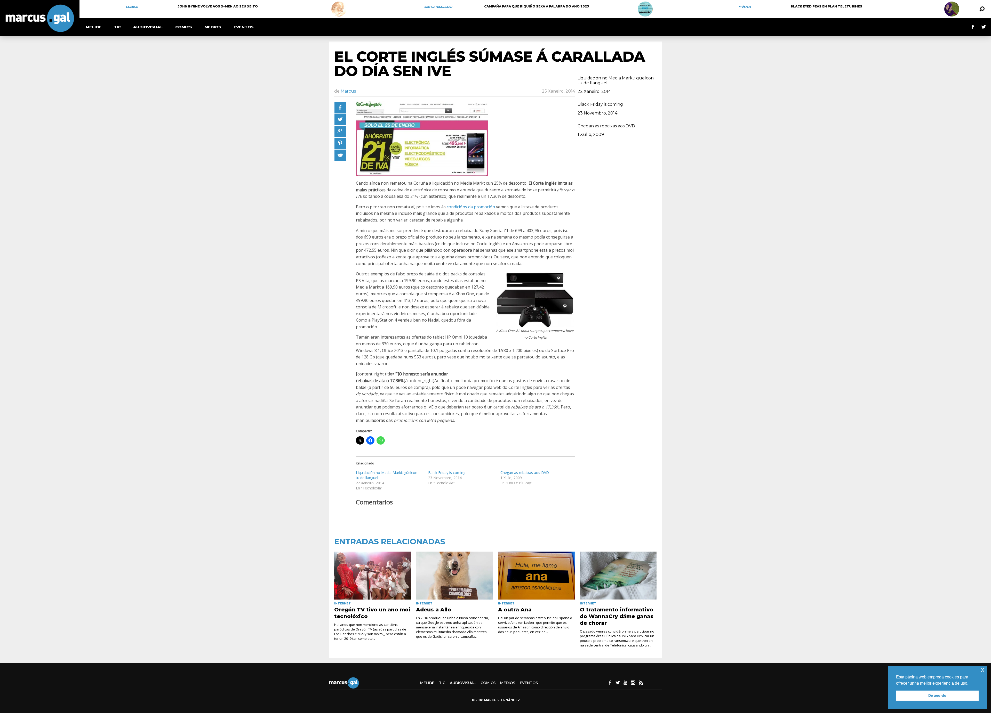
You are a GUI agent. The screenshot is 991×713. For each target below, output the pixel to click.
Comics (132, 7)
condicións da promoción (471, 207)
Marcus (348, 91)
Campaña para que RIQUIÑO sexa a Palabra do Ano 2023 (536, 6)
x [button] (982, 669)
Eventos (244, 26)
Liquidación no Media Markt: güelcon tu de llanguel (616, 80)
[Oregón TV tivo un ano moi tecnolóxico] (372, 576)
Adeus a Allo (433, 610)
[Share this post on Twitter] (340, 119)
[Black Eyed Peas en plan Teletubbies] (951, 9)
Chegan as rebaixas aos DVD (524, 472)
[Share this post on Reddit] (340, 155)
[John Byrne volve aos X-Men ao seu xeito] (338, 9)
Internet (342, 603)
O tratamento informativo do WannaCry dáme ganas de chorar (616, 616)
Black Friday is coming (446, 472)
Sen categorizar (438, 7)
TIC (117, 26)
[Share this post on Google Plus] (340, 131)
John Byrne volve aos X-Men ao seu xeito (218, 6)
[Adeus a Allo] (454, 576)
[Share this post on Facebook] (340, 107)
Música (745, 7)
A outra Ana (515, 610)
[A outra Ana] (536, 576)
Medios (212, 26)
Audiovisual (148, 26)
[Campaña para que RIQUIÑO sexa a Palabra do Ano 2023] (645, 9)
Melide (93, 26)
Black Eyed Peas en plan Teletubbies (826, 6)
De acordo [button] (937, 695)
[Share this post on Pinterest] (340, 143)
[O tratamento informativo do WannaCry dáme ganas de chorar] (618, 576)
